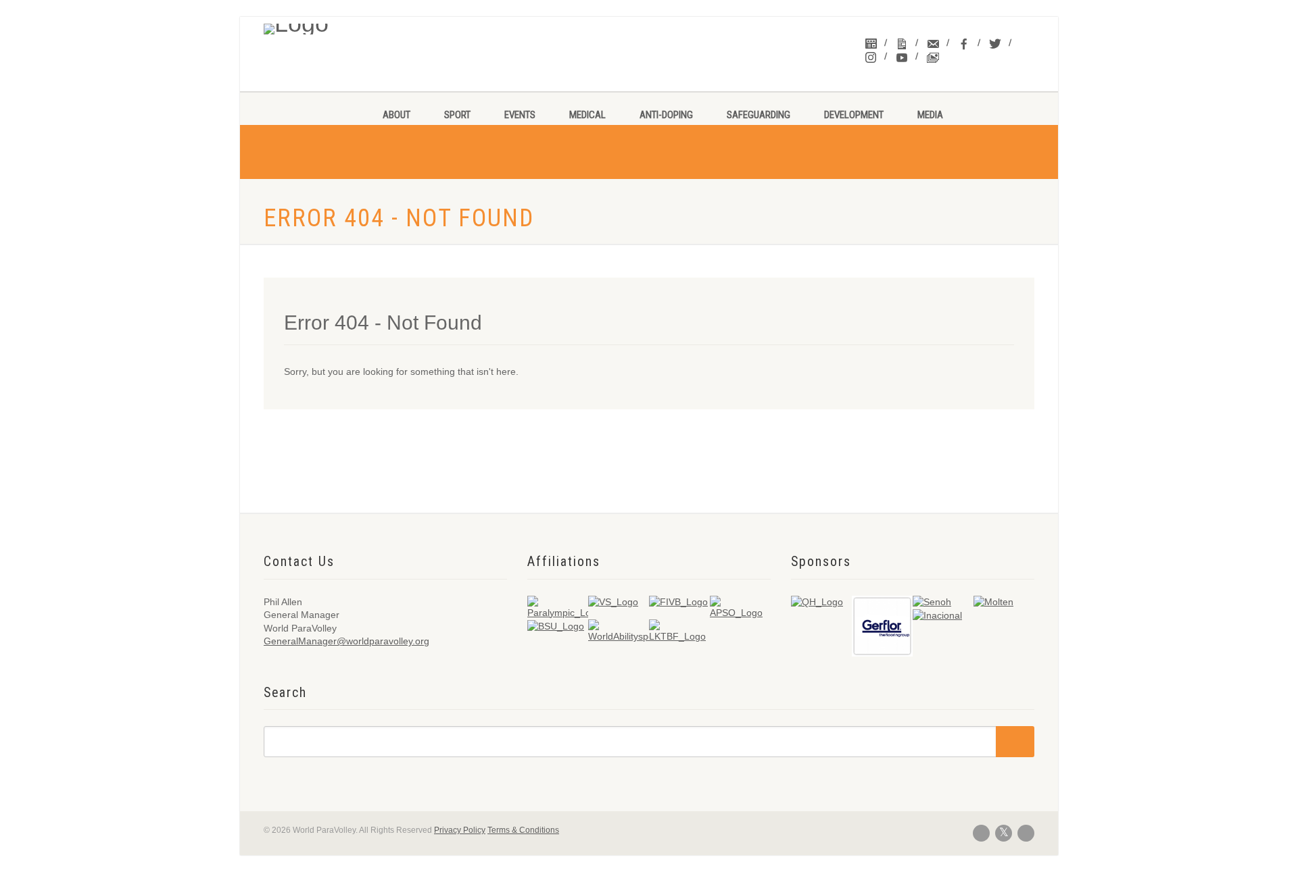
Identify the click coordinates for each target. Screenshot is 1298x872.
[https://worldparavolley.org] (352, 25)
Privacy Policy (459, 830)
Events (519, 115)
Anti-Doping (666, 115)
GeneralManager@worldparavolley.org (346, 641)
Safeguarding (758, 115)
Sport (457, 115)
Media (930, 115)
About (396, 115)
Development (854, 115)
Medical (587, 115)
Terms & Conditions (523, 830)
